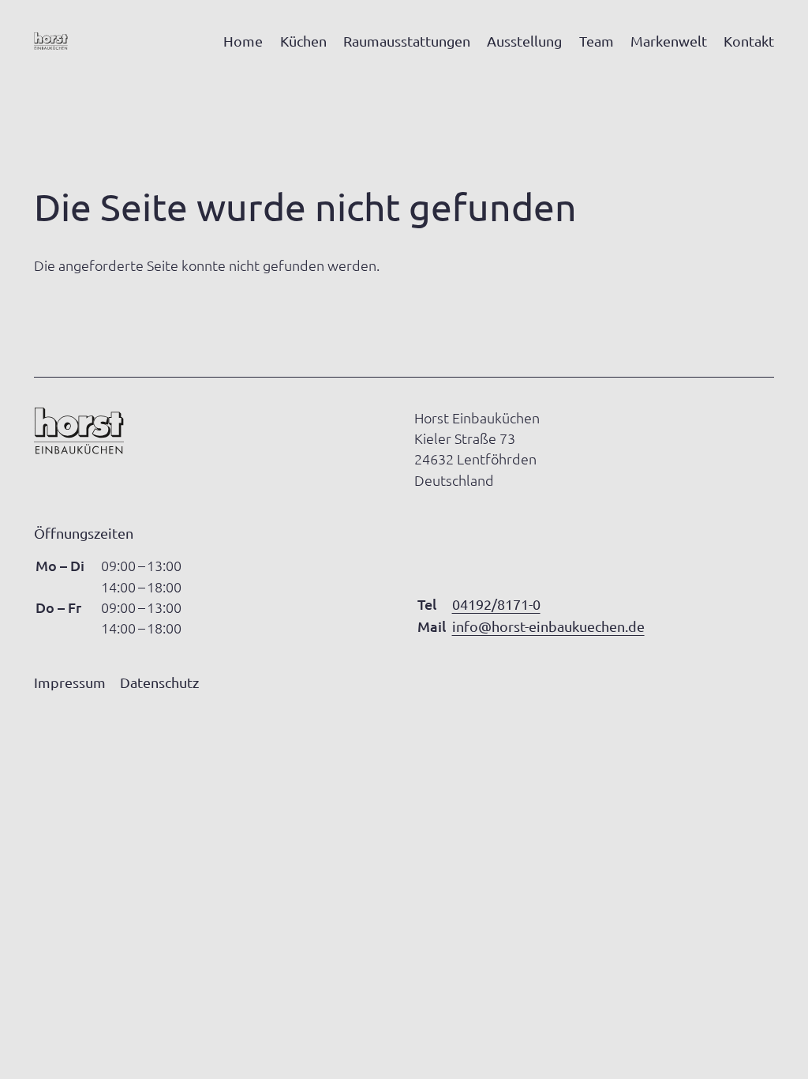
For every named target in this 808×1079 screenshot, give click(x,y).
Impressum (70, 682)
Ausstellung (524, 40)
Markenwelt (668, 40)
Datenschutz (159, 682)
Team (596, 40)
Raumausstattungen (406, 40)
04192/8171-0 (496, 604)
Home (243, 40)
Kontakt (749, 40)
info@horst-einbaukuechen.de (548, 626)
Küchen (303, 40)
